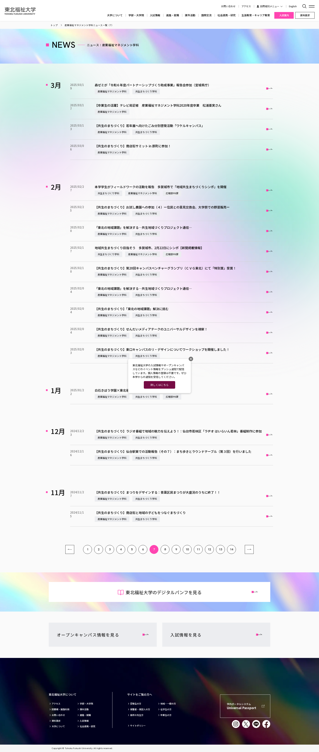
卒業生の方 (165, 715)
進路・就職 (172, 15)
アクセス (246, 6)
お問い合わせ (58, 715)
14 (231, 549)
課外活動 (190, 15)
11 (198, 549)
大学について (115, 15)
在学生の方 (165, 709)
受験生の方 (135, 703)
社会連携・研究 (226, 15)
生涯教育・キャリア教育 (255, 15)
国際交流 (206, 15)
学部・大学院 (136, 15)
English (293, 6)
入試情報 (155, 15)
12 (209, 549)
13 (220, 549)
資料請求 (56, 720)
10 (187, 549)
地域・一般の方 (168, 703)
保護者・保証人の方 (140, 709)
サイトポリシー (138, 725)
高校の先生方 (136, 715)
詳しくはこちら (159, 385)
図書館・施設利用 (60, 709)
